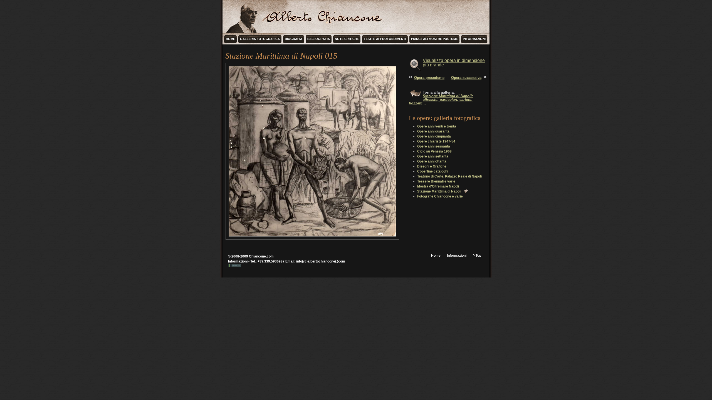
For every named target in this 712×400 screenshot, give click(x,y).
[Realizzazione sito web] (234, 266)
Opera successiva (466, 78)
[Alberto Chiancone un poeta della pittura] (243, 16)
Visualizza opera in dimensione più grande (454, 62)
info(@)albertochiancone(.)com (320, 261)
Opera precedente (429, 78)
